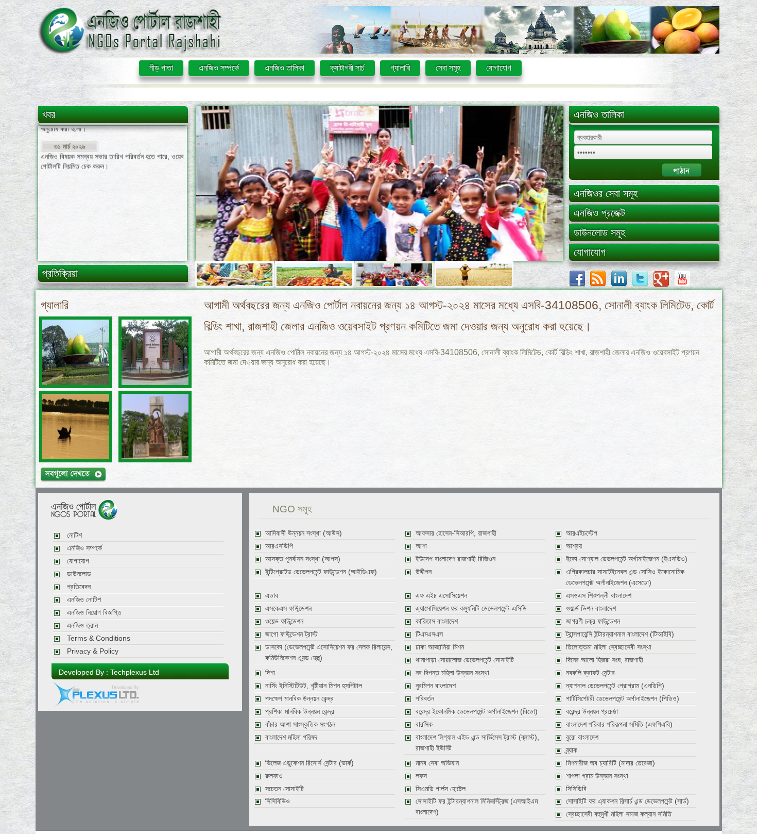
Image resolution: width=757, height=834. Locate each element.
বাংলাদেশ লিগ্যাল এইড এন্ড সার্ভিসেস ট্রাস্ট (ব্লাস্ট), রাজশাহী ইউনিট (477, 742)
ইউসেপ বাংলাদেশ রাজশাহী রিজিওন (455, 559)
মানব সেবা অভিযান (437, 763)
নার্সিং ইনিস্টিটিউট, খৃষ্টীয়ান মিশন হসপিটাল (313, 686)
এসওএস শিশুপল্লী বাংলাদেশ (598, 595)
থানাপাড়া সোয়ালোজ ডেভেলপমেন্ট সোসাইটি (465, 660)
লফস (421, 776)
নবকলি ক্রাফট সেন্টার (590, 673)
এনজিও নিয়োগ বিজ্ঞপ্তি (94, 612)
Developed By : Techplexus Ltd (109, 672)
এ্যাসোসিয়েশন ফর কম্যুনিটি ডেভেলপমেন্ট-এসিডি (471, 608)
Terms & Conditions (98, 638)
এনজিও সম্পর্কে (219, 67)
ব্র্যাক (571, 750)
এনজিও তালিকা (284, 67)
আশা (421, 546)
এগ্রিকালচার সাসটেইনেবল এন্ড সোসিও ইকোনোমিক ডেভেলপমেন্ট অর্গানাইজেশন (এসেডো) (625, 577)
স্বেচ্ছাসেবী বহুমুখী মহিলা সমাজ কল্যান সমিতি (619, 814)
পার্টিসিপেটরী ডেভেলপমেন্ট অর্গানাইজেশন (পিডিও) (622, 699)
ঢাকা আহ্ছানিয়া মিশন (440, 647)
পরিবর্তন (425, 699)
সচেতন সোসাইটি (284, 789)
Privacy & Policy (92, 651)
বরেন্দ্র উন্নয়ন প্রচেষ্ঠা (592, 711)
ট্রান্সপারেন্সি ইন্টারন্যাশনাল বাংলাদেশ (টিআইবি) (620, 634)
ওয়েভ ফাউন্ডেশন (284, 621)
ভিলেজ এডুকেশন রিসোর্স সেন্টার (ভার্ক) (309, 763)
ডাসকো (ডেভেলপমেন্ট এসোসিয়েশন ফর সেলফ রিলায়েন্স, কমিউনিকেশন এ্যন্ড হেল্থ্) (328, 652)
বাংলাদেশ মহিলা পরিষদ (291, 737)
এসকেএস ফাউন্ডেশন (288, 608)
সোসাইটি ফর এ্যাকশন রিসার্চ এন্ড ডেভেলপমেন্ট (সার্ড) (627, 801)
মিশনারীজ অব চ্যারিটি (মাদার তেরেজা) (610, 763)
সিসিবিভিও (277, 801)
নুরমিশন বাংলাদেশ (436, 686)
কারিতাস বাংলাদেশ (437, 621)
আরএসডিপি (279, 546)
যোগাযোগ (498, 67)
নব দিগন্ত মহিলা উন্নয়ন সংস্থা (452, 673)
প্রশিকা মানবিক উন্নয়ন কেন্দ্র (299, 711)
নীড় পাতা (161, 67)
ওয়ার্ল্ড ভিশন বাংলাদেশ (591, 608)
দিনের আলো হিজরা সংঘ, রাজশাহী (604, 660)
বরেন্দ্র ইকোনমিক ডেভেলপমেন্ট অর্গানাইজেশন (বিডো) (477, 711)
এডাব (271, 595)
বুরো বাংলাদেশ (582, 737)
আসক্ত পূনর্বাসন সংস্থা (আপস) (302, 559)
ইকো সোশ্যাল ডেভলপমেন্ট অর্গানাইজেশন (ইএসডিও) (626, 559)
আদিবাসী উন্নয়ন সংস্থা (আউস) (303, 533)
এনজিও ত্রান (82, 625)
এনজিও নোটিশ (84, 600)
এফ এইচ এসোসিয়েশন (441, 595)
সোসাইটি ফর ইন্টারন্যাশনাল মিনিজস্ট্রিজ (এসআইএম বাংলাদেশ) (477, 806)
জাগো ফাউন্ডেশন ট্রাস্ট (291, 634)
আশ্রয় (574, 546)
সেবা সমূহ (448, 67)
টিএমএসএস (429, 634)
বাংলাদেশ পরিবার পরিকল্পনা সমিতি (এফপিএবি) (619, 724)
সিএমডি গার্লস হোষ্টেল (441, 789)
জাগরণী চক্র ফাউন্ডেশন (593, 621)
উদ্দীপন (424, 572)
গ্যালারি (400, 67)
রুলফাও (274, 776)
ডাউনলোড (79, 574)
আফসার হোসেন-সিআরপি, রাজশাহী (456, 533)
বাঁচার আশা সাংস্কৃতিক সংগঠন (300, 724)
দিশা (270, 673)
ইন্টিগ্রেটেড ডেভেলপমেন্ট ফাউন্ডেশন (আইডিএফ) (321, 572)
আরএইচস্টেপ (581, 533)
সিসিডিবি (576, 789)
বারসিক (424, 724)
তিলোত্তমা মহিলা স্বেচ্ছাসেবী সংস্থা (608, 647)
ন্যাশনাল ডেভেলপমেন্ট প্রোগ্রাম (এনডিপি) (615, 686)
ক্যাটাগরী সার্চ (347, 67)
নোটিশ (74, 535)
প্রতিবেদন (79, 587)
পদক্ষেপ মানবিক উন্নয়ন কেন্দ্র (299, 699)
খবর (48, 114)
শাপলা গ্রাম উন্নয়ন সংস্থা (597, 776)
